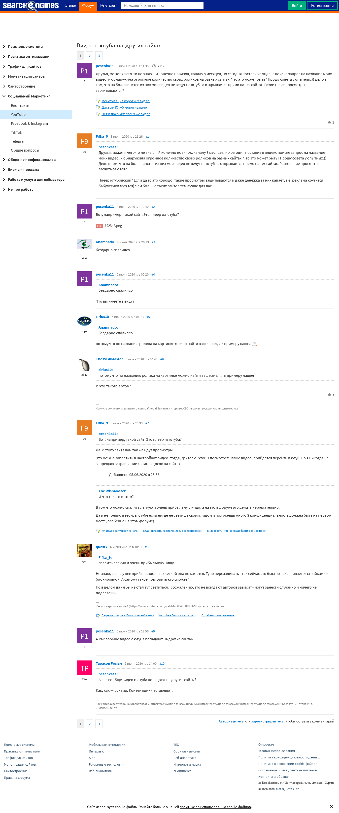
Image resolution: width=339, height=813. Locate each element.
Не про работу (21, 189)
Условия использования (276, 751)
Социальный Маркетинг (29, 96)
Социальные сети (186, 751)
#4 (153, 274)
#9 (153, 631)
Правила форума (17, 777)
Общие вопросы (25, 150)
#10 (162, 663)
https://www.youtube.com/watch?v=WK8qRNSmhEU (163, 606)
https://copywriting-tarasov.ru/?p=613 (174, 704)
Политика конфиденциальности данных (289, 757)
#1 (147, 136)
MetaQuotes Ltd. (288, 789)
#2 (153, 206)
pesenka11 (105, 65)
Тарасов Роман (109, 663)
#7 (147, 423)
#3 (153, 242)
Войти (297, 5)
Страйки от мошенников (218, 615)
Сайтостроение (21, 86)
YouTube (18, 114)
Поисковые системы (25, 46)
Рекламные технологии (107, 764)
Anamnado (105, 241)
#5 (148, 316)
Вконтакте (20, 105)
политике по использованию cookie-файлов (215, 806)
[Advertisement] (169, 25)
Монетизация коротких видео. (126, 100)
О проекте (266, 744)
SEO (92, 757)
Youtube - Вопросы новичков (178, 615)
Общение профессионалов (32, 159)
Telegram (19, 141)
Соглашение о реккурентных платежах (287, 770)
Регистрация (322, 5)
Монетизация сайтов (26, 76)
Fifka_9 (102, 136)
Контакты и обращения (276, 776)
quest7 (101, 546)
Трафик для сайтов (24, 66)
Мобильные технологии (107, 744)
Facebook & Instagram (29, 123)
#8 (146, 547)
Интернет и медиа (187, 764)
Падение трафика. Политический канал (128, 615)
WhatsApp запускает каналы (120, 530)
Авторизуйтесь (231, 721)
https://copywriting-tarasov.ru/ (261, 704)
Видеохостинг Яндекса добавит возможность (237, 530)
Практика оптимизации (28, 56)
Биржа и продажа (23, 169)
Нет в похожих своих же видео (126, 113)
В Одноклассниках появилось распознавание (172, 530)
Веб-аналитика (100, 771)
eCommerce (182, 771)
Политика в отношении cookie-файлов (287, 763)
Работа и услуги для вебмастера (36, 179)
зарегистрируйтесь (267, 721)
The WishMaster (109, 358)
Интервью (96, 751)
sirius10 (102, 316)
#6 (162, 359)
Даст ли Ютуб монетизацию (124, 107)
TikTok (16, 132)
